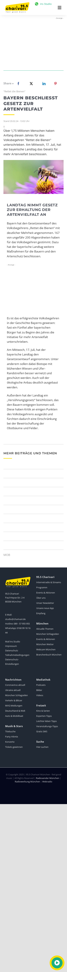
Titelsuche (10, 731)
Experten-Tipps (44, 715)
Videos (39, 695)
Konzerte (9, 741)
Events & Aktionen (45, 592)
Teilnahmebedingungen (17, 654)
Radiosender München (47, 778)
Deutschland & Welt (15, 710)
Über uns (41, 597)
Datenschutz (11, 650)
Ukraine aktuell (12, 690)
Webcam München (45, 649)
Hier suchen (42, 746)
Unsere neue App (45, 608)
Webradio (47, 781)
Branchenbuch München (49, 654)
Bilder (39, 690)
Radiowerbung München (27, 781)
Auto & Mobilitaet (14, 715)
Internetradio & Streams (48, 582)
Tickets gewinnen (14, 746)
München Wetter (45, 644)
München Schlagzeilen (47, 633)
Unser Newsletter (45, 602)
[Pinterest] (55, 83)
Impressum (11, 646)
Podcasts (41, 684)
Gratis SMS (41, 731)
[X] (31, 83)
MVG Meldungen (13, 705)
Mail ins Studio (12, 641)
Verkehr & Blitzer (13, 700)
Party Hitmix (11, 736)
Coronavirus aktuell (15, 684)
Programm (41, 587)
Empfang (40, 613)
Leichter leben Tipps (46, 721)
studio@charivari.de (15, 619)
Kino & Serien (43, 710)
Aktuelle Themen (44, 628)
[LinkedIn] (43, 83)
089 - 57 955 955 (22, 623)
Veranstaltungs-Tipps (47, 726)
